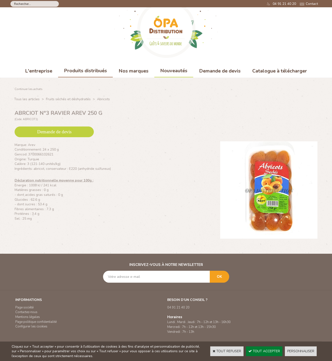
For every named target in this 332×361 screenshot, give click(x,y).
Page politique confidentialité (36, 322)
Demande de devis (220, 71)
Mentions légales (27, 317)
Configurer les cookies (31, 326)
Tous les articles (27, 99)
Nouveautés (173, 70)
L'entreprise (38, 71)
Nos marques (134, 71)
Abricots (103, 99)
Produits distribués (85, 70)
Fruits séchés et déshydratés (68, 99)
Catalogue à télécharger (279, 71)
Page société (24, 307)
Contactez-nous (26, 312)
